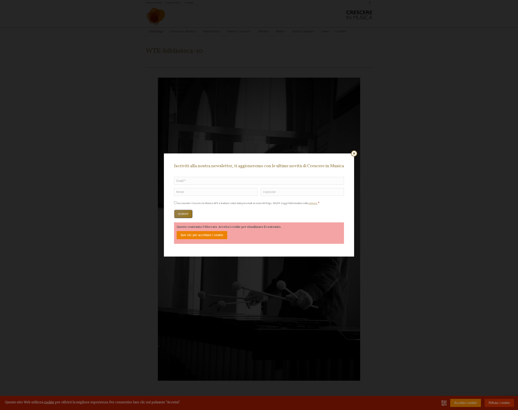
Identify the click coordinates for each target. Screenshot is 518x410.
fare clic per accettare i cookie (202, 235)
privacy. (313, 203)
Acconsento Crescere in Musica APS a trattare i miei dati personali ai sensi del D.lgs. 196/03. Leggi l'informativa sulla (248, 203)
